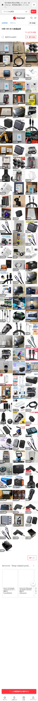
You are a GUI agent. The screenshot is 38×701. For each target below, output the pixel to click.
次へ (31, 558)
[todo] (35, 18)
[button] (31, 18)
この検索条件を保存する (20, 691)
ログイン (13, 23)
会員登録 (5, 23)
